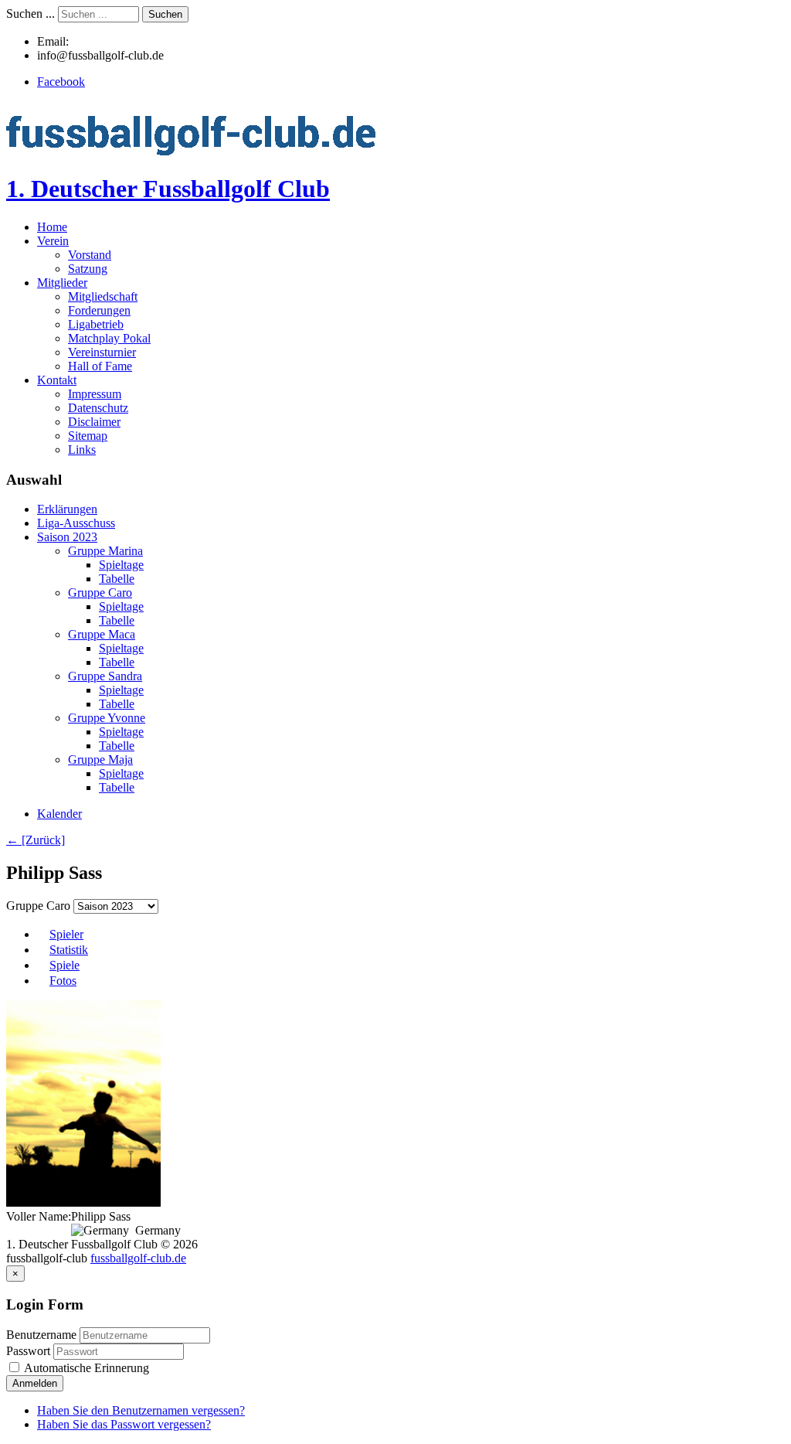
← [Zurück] (35, 839)
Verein (53, 240)
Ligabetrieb (96, 324)
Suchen (165, 14)
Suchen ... (30, 13)
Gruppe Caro (100, 592)
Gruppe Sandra (105, 676)
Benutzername (41, 1334)
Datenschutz (98, 407)
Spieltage (121, 564)
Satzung (87, 268)
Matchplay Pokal (109, 338)
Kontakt (56, 380)
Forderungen (99, 310)
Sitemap (87, 435)
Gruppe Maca (101, 634)
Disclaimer (94, 421)
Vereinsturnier (102, 352)
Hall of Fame (100, 366)
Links (82, 449)
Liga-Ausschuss (76, 523)
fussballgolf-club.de (138, 1258)
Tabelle (116, 578)
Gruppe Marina (105, 550)
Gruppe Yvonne (106, 717)
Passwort (29, 1350)
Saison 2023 (67, 536)
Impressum (94, 393)
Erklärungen (67, 509)
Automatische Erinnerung (85, 1367)
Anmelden (34, 1383)
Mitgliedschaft (102, 296)
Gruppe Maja (100, 759)
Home (52, 226)
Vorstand (89, 254)
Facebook (61, 81)
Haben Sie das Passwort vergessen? (124, 1424)
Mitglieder (62, 282)
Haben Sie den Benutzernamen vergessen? (141, 1410)
